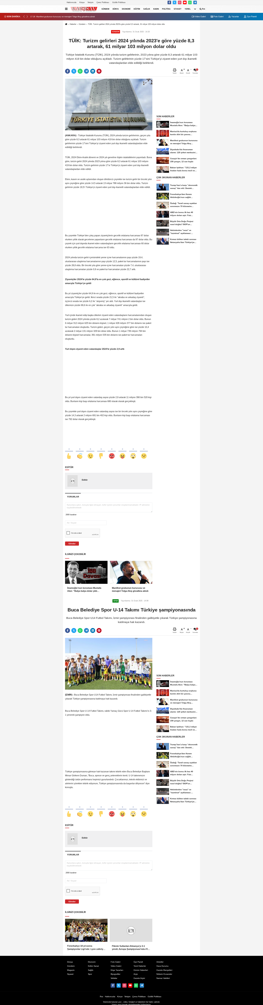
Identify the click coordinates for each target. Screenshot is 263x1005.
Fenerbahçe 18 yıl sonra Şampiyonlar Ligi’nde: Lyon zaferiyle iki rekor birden (86, 948)
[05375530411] (190, 2)
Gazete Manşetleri (164, 970)
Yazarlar (235, 16)
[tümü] (195, 8)
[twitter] (73, 71)
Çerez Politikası (103, 2)
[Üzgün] (144, 451)
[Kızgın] (112, 451)
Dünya (116, 9)
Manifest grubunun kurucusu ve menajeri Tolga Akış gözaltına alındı (130, 589)
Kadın (156, 9)
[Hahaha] (122, 451)
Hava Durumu (162, 966)
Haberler (73, 24)
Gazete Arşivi (139, 978)
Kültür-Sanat (93, 966)
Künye (82, 2)
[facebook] (67, 71)
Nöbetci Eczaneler (164, 974)
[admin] (195, 2)
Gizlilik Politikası (119, 2)
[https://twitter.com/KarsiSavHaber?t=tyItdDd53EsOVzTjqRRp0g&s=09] (174, 2)
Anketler (160, 962)
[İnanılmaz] (133, 451)
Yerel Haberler (140, 966)
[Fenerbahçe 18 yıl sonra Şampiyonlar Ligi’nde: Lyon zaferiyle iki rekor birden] (86, 930)
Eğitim (137, 9)
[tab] (73, 496)
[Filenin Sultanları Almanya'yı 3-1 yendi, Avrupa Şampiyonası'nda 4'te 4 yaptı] (131, 930)
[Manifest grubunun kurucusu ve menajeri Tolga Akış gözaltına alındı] (131, 572)
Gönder (71, 543)
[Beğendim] (69, 451)
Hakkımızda (71, 2)
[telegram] (86, 71)
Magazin (71, 970)
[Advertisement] (108, 214)
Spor (90, 974)
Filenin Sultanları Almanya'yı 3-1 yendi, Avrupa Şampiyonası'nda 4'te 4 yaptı (130, 948)
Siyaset (177, 9)
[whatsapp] (80, 71)
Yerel (188, 9)
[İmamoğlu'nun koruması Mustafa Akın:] (86, 572)
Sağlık (146, 9)
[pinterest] (99, 71)
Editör (85, 480)
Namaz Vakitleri (163, 978)
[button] (27, 16)
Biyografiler (115, 974)
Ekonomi (126, 9)
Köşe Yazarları (117, 970)
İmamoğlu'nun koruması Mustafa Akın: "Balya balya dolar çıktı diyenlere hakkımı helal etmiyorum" (85, 590)
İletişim (90, 2)
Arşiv (136, 974)
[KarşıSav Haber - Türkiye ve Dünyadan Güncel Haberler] (84, 8)
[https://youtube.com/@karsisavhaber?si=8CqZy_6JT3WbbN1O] (185, 2)
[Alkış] (80, 451)
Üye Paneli (251, 16)
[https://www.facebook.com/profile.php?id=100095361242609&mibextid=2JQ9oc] (169, 2)
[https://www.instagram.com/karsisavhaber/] (179, 2)
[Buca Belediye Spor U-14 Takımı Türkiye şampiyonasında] (108, 664)
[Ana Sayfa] (66, 24)
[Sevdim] (90, 451)
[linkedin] (92, 71)
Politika (166, 9)
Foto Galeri (218, 16)
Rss (101, 996)
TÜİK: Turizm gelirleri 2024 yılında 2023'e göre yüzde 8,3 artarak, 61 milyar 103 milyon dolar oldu (126, 24)
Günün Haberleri (141, 970)
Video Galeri (200, 16)
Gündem (105, 9)
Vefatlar (114, 978)
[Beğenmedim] (101, 451)
